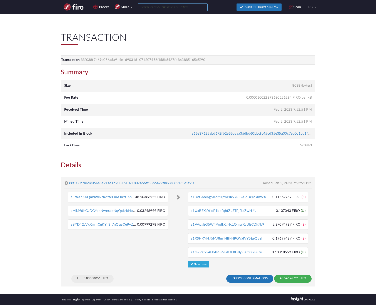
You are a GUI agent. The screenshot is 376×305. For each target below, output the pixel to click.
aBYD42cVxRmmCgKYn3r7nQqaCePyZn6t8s (106, 224)
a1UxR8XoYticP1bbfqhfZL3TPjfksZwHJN (223, 210)
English (76, 300)
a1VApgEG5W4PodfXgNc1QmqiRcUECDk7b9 (227, 224)
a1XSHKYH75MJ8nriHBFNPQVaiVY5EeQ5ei (226, 238)
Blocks (104, 7)
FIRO (310, 7)
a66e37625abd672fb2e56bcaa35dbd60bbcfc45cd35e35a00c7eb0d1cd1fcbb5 (254, 133)
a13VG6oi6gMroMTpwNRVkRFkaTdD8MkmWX (228, 197)
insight (303, 299)
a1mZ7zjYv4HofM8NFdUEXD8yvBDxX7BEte (226, 252)
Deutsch (67, 300)
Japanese (96, 300)
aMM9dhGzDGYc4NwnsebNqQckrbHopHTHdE (108, 210)
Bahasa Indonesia (121, 300)
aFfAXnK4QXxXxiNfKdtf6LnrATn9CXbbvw (104, 197)
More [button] (125, 7)
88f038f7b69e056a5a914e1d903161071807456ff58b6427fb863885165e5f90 (131, 183)
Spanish (86, 300)
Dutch (106, 300)
